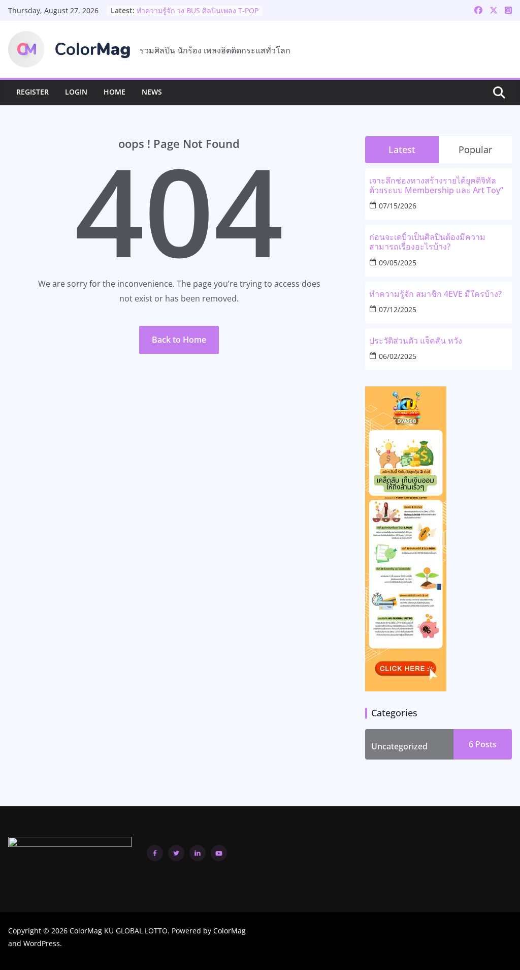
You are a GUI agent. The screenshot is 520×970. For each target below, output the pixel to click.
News (152, 92)
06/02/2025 (397, 356)
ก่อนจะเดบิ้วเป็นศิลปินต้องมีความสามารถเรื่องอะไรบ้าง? (427, 242)
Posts (485, 744)
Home (114, 92)
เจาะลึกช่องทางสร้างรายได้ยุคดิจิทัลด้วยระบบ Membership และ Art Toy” (436, 185)
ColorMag (86, 930)
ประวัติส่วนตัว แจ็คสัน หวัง (178, 6)
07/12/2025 (397, 309)
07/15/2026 (397, 205)
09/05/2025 (397, 262)
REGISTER (32, 92)
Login (76, 92)
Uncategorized (399, 746)
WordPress (41, 943)
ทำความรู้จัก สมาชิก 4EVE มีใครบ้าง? (435, 294)
